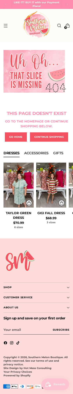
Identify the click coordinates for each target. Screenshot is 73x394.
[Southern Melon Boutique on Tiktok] (18, 343)
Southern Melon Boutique (45, 357)
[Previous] (6, 4)
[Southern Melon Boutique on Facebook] (6, 343)
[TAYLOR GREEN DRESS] (19, 185)
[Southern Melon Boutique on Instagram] (12, 343)
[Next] (67, 4)
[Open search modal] (59, 26)
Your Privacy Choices (18, 371)
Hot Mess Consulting (37, 368)
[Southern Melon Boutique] (36, 25)
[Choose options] (29, 203)
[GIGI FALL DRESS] (51, 185)
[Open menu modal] (6, 26)
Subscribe (61, 329)
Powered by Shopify (17, 375)
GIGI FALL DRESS (51, 213)
